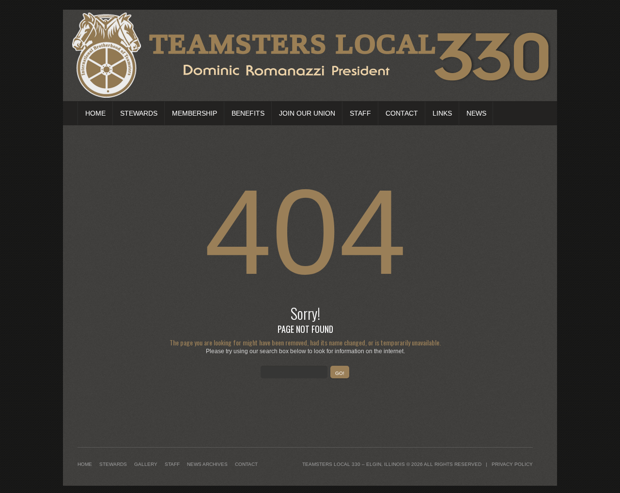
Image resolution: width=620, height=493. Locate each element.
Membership (194, 113)
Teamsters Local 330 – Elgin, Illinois (353, 464)
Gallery (145, 464)
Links (442, 113)
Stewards (138, 113)
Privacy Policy (512, 464)
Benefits (248, 113)
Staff (360, 113)
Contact (402, 113)
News (476, 113)
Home (95, 113)
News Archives (207, 464)
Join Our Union (307, 113)
